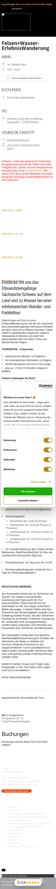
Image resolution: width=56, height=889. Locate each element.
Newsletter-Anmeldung (14, 875)
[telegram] (4, 870)
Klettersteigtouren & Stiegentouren (27, 813)
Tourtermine (14, 830)
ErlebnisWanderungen (20, 820)
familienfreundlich (30, 145)
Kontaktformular (34, 170)
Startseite (13, 807)
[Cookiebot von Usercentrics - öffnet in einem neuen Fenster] (39, 386)
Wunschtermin (15, 833)
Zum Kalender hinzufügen (26, 78)
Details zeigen (38, 482)
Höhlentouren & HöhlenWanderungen (28, 817)
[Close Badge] (40, 879)
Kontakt (12, 840)
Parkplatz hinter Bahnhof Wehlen (25, 118)
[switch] (48, 449)
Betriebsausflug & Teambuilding (25, 826)
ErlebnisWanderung (18, 140)
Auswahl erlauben (28, 500)
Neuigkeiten (14, 810)
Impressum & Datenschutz (22, 846)
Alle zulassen (28, 491)
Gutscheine (14, 836)
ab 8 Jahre (13, 145)
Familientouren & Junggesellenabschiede (30, 823)
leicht (10, 148)
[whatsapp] (3, 870)
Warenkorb (17, 8)
